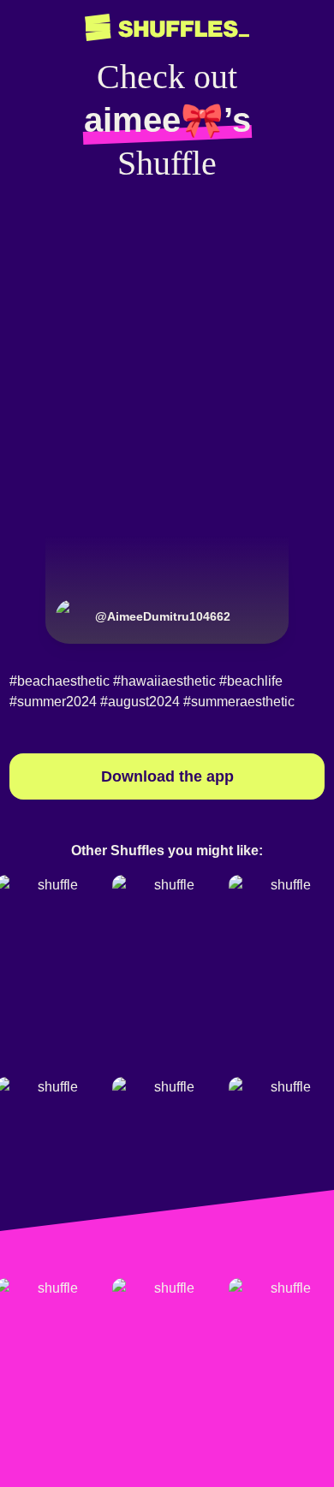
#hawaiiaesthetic (164, 681)
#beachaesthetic (59, 681)
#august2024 (140, 701)
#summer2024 (53, 701)
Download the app (167, 776)
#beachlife (251, 681)
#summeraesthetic (239, 701)
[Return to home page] (167, 28)
